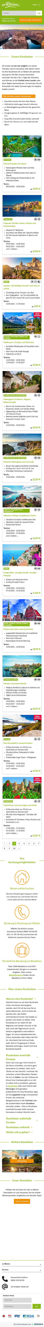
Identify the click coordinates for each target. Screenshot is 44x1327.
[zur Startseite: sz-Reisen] (11, 5)
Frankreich (12, 1086)
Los (39, 13)
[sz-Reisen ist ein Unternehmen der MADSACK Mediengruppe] (28, 1324)
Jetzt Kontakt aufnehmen (30, 20)
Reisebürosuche (16, 975)
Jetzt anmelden (22, 1201)
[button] (37, 5)
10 (14, 848)
